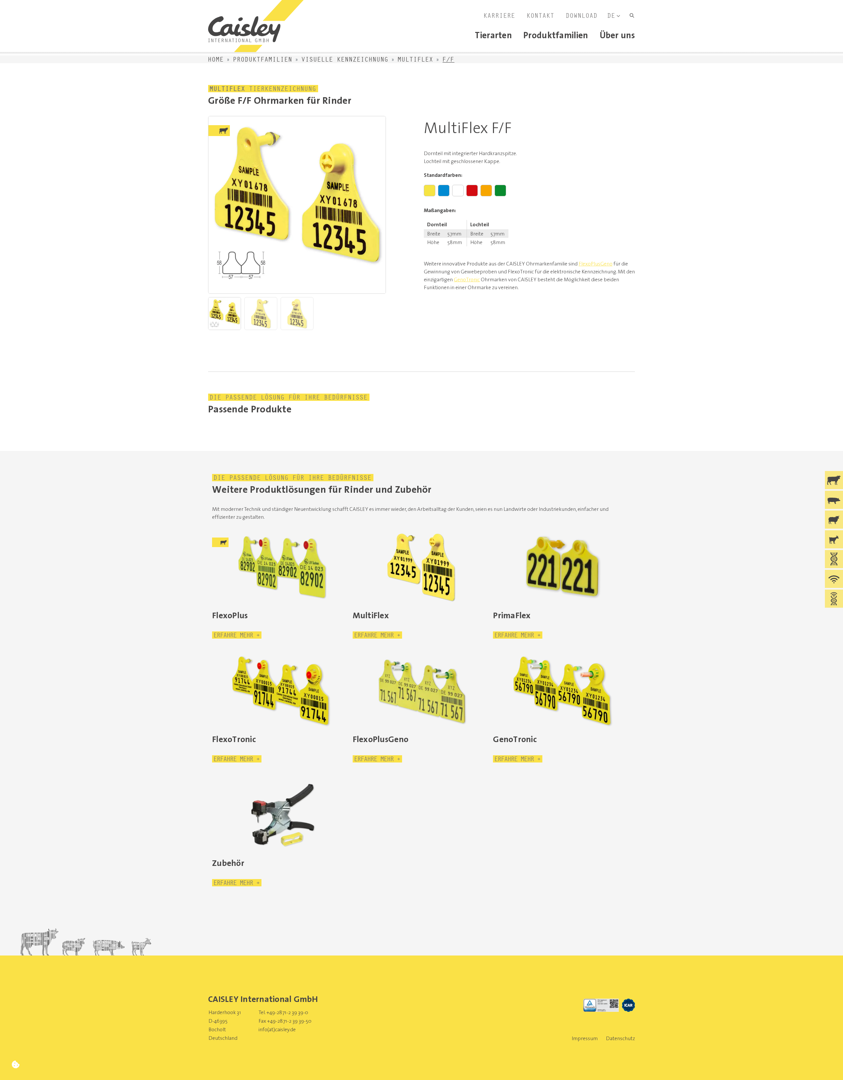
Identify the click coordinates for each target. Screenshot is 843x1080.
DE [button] (611, 15)
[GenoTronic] (562, 690)
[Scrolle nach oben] (827, 1064)
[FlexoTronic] (281, 690)
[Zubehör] (281, 814)
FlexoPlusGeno (595, 263)
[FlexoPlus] (281, 567)
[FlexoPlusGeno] (422, 690)
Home (216, 59)
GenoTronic (467, 279)
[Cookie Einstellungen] (15, 1064)
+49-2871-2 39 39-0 (287, 1012)
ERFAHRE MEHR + (237, 635)
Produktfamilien (262, 59)
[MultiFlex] (422, 567)
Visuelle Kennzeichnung (345, 59)
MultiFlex (415, 59)
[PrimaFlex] (562, 567)
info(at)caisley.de (277, 1029)
